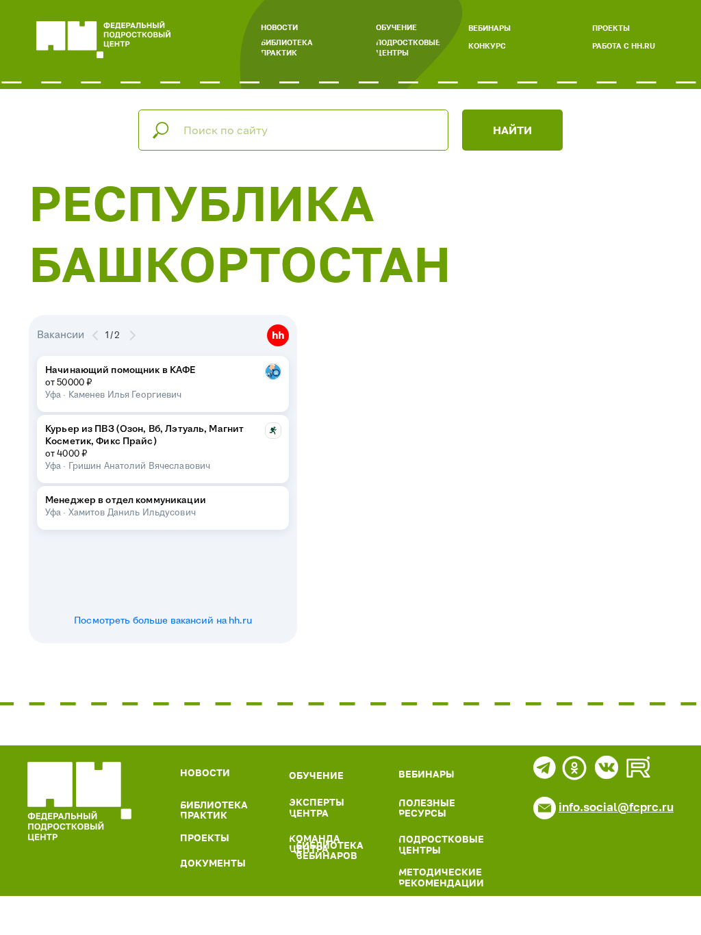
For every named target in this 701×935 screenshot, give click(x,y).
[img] (79, 801)
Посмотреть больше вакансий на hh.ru (163, 621)
